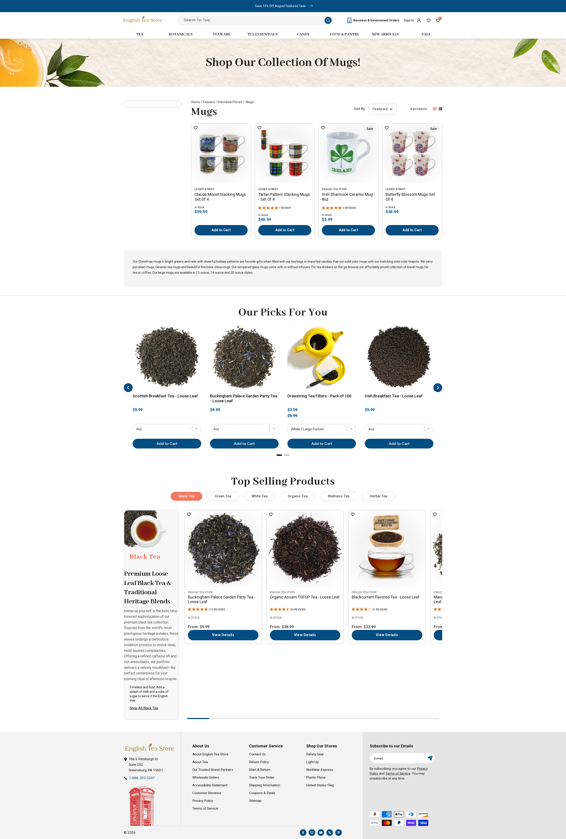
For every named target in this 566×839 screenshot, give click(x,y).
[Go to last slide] (128, 387)
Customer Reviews (206, 793)
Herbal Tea (378, 496)
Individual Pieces (229, 102)
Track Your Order (261, 777)
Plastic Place (315, 777)
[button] (438, 20)
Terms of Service (205, 808)
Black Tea (186, 496)
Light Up (312, 762)
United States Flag (320, 785)
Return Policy (259, 762)
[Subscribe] (430, 758)
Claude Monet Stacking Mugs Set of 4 (220, 197)
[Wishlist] (428, 20)
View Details (223, 635)
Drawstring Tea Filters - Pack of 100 (319, 396)
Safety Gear (315, 754)
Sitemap (255, 801)
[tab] (279, 455)
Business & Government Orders (376, 20)
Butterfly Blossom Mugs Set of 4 (410, 197)
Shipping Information (264, 785)
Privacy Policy (202, 801)
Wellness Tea (339, 496)
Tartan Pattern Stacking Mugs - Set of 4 (284, 197)
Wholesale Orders (205, 777)
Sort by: (360, 109)
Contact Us (257, 754)
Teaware (209, 102)
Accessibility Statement (210, 785)
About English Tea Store (210, 754)
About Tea (200, 762)
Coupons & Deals (262, 793)
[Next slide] (437, 387)
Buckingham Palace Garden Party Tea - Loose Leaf (243, 398)
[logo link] (149, 747)
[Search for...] (328, 20)
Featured (380, 109)
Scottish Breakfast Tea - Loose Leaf (165, 396)
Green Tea (223, 496)
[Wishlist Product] (195, 128)
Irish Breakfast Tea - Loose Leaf (394, 396)
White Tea (260, 496)
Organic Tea (298, 496)
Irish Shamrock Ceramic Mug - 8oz (348, 197)
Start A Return (259, 770)
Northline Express (319, 770)
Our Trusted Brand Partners (212, 770)
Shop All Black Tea (144, 708)
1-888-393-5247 (142, 778)
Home (195, 102)
